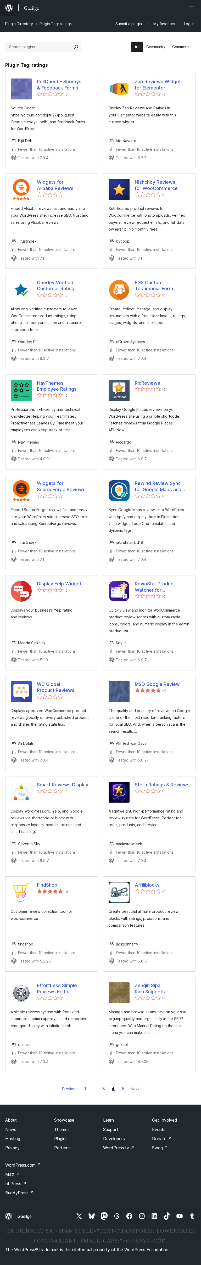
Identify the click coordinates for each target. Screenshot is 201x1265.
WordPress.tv (118, 1147)
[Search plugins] (76, 47)
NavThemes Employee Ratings (57, 386)
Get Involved (164, 1120)
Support (110, 1129)
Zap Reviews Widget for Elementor (158, 84)
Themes (62, 1129)
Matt (12, 1174)
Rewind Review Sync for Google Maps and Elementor (158, 486)
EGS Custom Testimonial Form (154, 285)
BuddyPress (19, 1192)
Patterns (62, 1147)
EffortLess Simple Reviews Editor (57, 988)
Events (158, 1129)
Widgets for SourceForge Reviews (61, 486)
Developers (114, 1138)
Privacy (12, 1147)
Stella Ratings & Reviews (162, 784)
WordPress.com (23, 1165)
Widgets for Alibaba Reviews (55, 185)
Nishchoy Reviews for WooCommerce (156, 185)
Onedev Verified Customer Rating (55, 285)
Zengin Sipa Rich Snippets (150, 988)
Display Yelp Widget (59, 583)
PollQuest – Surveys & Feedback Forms (59, 84)
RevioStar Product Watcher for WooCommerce (155, 587)
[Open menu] (192, 8)
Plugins (61, 1138)
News (10, 1129)
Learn (108, 1120)
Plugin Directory (19, 23)
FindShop (47, 885)
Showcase (64, 1120)
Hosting (12, 1138)
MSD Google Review (157, 684)
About (11, 1120)
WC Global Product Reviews (56, 687)
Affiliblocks (147, 885)
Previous (69, 1089)
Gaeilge (25, 1216)
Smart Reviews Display (62, 784)
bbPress (15, 1183)
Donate (162, 1138)
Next (135, 1089)
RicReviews (147, 383)
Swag (160, 1147)
